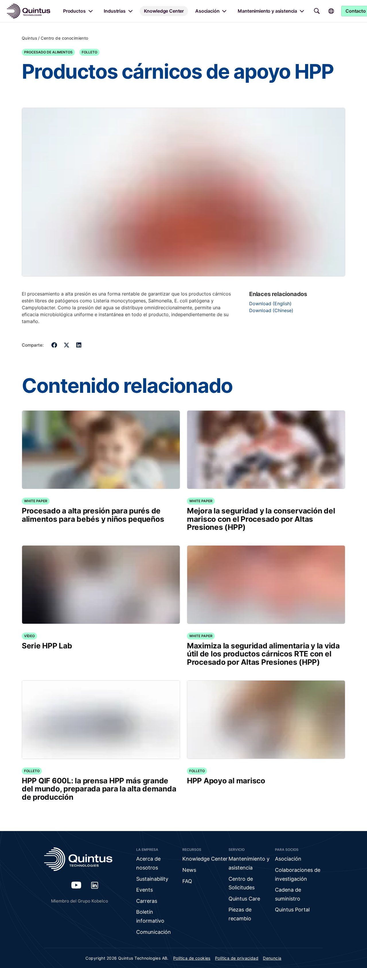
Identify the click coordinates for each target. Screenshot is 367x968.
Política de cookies (191, 958)
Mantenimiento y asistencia (267, 11)
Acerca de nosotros (148, 863)
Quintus (29, 38)
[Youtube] (76, 885)
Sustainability (152, 879)
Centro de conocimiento (64, 38)
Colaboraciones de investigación (297, 874)
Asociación (207, 11)
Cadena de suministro (288, 894)
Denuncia (272, 958)
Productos (74, 11)
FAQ (187, 881)
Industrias (114, 11)
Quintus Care (244, 899)
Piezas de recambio (240, 914)
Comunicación (153, 932)
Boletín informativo (150, 916)
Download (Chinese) (271, 310)
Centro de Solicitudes (242, 883)
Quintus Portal (292, 910)
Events (144, 890)
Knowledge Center (164, 11)
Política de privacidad (236, 958)
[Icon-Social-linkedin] (94, 885)
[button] (54, 345)
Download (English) (270, 303)
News (189, 870)
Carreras (146, 901)
